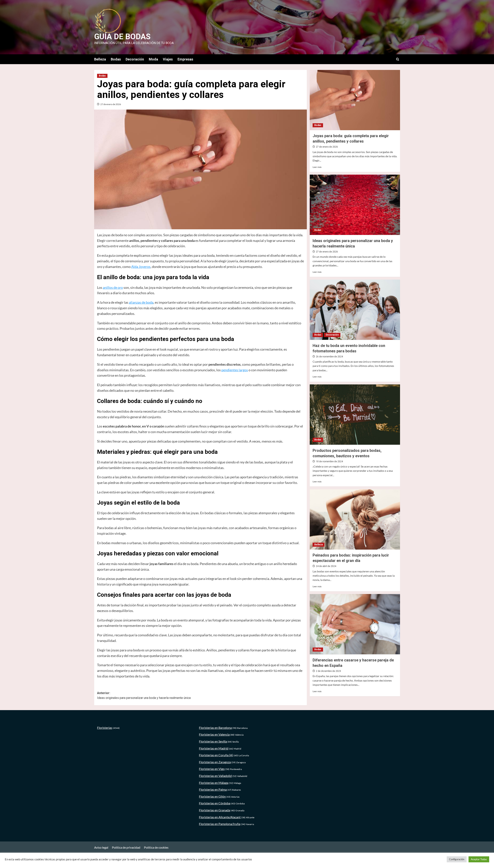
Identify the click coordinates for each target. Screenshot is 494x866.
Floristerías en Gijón (212, 796)
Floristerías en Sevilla (213, 741)
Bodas (116, 59)
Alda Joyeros (141, 266)
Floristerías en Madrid (213, 748)
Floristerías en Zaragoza (215, 762)
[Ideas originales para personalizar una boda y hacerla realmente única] (355, 205)
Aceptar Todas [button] (479, 859)
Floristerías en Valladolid (215, 776)
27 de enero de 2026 (110, 104)
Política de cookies (156, 847)
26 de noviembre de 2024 (329, 356)
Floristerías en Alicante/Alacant (220, 817)
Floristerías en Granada (214, 810)
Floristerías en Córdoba (214, 803)
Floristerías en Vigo (212, 769)
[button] (397, 59)
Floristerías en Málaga (213, 782)
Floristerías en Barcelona (215, 727)
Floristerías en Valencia (214, 734)
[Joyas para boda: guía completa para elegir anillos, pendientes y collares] (355, 100)
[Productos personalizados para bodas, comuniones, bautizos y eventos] (355, 414)
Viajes (168, 59)
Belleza (100, 59)
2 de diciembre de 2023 (328, 671)
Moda (153, 59)
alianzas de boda (141, 302)
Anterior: (144, 695)
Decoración (135, 59)
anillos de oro (113, 287)
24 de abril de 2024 (326, 566)
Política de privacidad (126, 847)
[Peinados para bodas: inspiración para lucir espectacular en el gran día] (355, 519)
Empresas (185, 59)
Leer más (317, 166)
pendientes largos (234, 370)
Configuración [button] (456, 859)
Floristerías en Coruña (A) (216, 755)
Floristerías (104, 727)
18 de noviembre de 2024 (329, 461)
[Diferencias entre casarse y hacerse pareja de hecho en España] (355, 624)
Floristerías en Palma (213, 789)
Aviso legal (101, 847)
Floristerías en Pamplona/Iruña (219, 824)
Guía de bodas (122, 36)
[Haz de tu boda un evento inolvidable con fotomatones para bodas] (355, 310)
